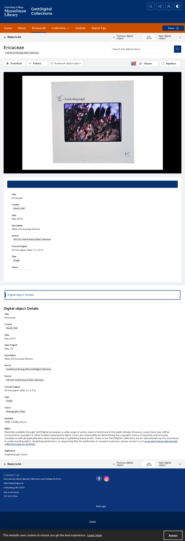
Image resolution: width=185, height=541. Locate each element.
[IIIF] (133, 63)
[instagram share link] (106, 478)
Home (8, 28)
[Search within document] (177, 49)
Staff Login (101, 506)
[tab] (92, 184)
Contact (92, 521)
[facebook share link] (99, 478)
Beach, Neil (19, 208)
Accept (173, 535)
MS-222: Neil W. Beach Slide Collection (32, 239)
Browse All (39, 28)
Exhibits (81, 28)
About (22, 28)
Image (17, 260)
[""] (43, 11)
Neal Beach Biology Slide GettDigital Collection (28, 369)
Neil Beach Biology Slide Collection (22, 52)
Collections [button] (59, 28)
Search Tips (99, 28)
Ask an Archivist (11, 492)
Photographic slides (15, 411)
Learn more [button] (94, 535)
